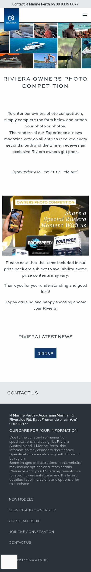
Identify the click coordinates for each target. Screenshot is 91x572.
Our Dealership (24, 520)
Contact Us (22, 393)
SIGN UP (45, 353)
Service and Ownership (32, 510)
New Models (21, 499)
